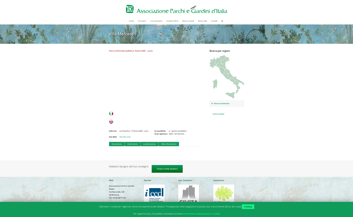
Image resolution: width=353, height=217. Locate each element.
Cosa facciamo (156, 21)
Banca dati (202, 21)
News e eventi (188, 21)
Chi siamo (142, 21)
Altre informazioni (168, 144)
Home (131, 21)
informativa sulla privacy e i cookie (201, 213)
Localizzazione (149, 144)
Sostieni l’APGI (172, 21)
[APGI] (176, 9)
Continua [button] (248, 206)
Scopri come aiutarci (167, 168)
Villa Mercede (125, 137)
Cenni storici (132, 144)
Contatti (214, 21)
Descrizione (117, 144)
